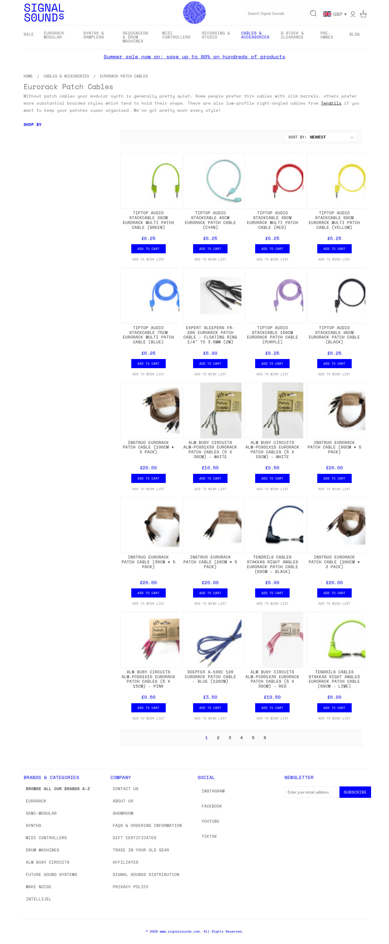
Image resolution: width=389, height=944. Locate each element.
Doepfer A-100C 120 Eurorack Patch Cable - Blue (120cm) (210, 676)
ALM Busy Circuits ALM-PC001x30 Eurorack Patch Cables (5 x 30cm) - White (210, 449)
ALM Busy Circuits (47, 862)
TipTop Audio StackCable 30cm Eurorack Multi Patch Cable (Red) (272, 220)
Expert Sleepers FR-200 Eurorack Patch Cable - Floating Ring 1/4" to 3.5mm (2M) (210, 335)
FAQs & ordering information (147, 825)
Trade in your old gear (141, 850)
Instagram (213, 791)
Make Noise (39, 887)
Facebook (212, 806)
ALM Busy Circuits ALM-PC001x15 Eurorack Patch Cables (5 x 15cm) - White (272, 449)
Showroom (123, 813)
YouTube (211, 821)
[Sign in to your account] (352, 14)
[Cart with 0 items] (363, 14)
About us (123, 801)
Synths (33, 825)
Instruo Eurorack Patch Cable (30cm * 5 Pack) (148, 562)
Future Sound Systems (51, 874)
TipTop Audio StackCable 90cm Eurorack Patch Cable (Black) (334, 335)
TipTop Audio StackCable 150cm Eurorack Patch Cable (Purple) (272, 335)
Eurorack (36, 801)
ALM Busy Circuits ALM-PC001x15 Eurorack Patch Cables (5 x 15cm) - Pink (148, 679)
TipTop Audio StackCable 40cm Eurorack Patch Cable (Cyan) (210, 220)
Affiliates (125, 862)
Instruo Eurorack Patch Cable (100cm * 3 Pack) (148, 447)
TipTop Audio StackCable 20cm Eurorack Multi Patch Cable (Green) (148, 220)
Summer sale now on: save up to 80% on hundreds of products (194, 56)
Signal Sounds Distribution (146, 874)
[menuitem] (29, 34)
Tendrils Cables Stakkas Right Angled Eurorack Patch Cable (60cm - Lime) (334, 679)
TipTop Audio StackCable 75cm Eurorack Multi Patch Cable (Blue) (148, 335)
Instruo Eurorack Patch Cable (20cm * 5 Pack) (210, 562)
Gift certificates (134, 838)
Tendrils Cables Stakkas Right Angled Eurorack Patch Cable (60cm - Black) (272, 564)
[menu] (194, 37)
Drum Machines (42, 850)
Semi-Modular (41, 813)
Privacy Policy (131, 887)
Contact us (125, 789)
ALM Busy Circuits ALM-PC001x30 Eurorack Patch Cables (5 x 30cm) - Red (272, 679)
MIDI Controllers (46, 838)
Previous (374, 926)
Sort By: (297, 137)
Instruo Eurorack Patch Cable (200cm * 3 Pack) (334, 562)
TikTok (209, 836)
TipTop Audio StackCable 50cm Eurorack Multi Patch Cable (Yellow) (334, 220)
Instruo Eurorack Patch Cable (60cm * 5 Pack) (334, 447)
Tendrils (331, 103)
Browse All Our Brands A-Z (58, 789)
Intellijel (39, 899)
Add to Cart (148, 248)
